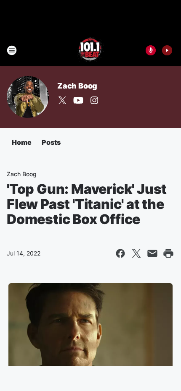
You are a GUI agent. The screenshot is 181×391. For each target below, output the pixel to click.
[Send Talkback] (151, 50)
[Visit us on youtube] (78, 100)
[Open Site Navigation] (12, 50)
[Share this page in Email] (152, 253)
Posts (51, 142)
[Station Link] (90, 50)
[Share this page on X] (136, 253)
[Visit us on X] (62, 100)
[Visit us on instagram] (94, 100)
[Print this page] (168, 253)
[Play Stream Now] (167, 50)
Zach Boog (77, 85)
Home (22, 142)
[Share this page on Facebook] (120, 253)
